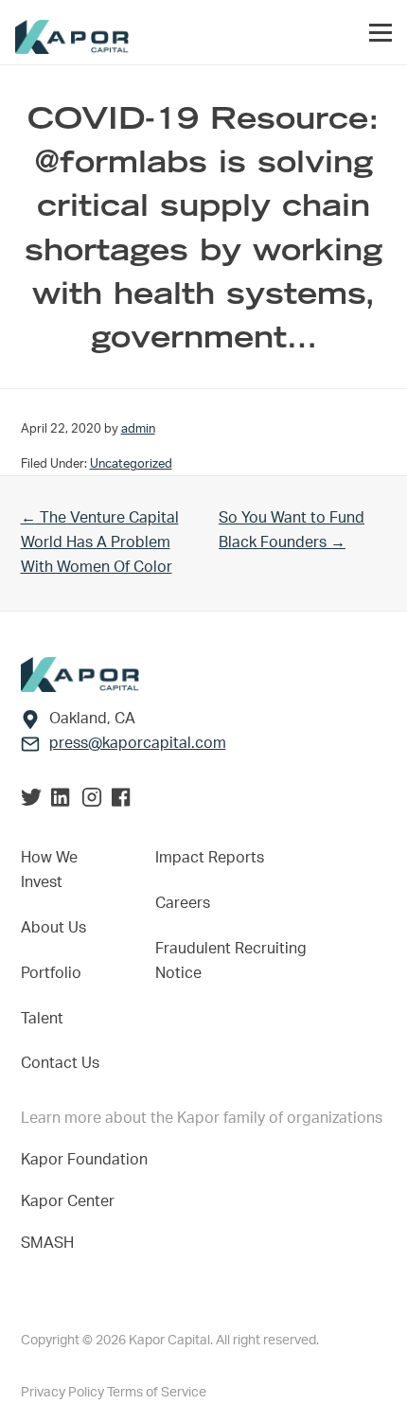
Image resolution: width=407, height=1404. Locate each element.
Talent (42, 1018)
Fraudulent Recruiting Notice (231, 961)
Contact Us (60, 1063)
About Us (53, 927)
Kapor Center (71, 1201)
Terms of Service (156, 1392)
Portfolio (51, 973)
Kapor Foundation (88, 1159)
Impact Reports (209, 857)
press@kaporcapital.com (137, 743)
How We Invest (49, 870)
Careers (182, 903)
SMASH (47, 1243)
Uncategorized (131, 464)
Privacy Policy (64, 1392)
